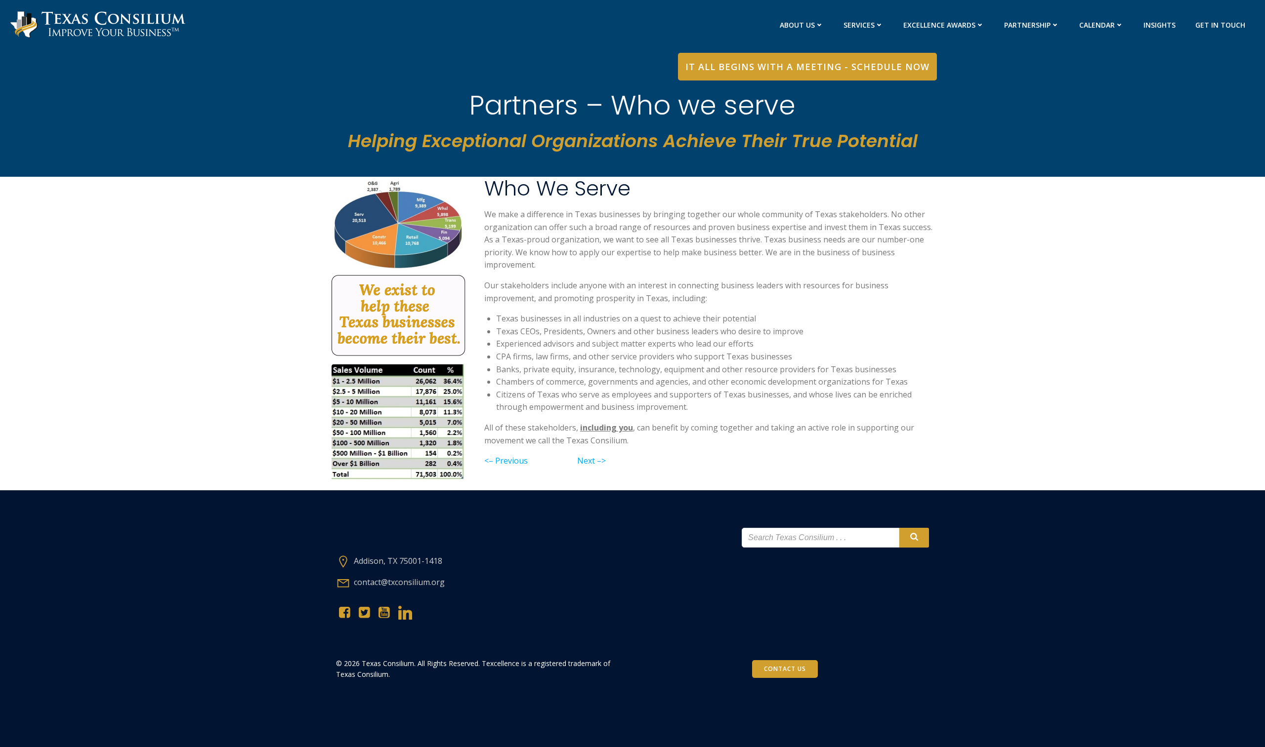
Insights (1159, 25)
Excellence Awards (939, 25)
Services (859, 25)
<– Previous (506, 460)
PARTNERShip (1027, 25)
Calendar (1097, 25)
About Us (797, 25)
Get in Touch (1220, 25)
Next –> (591, 460)
